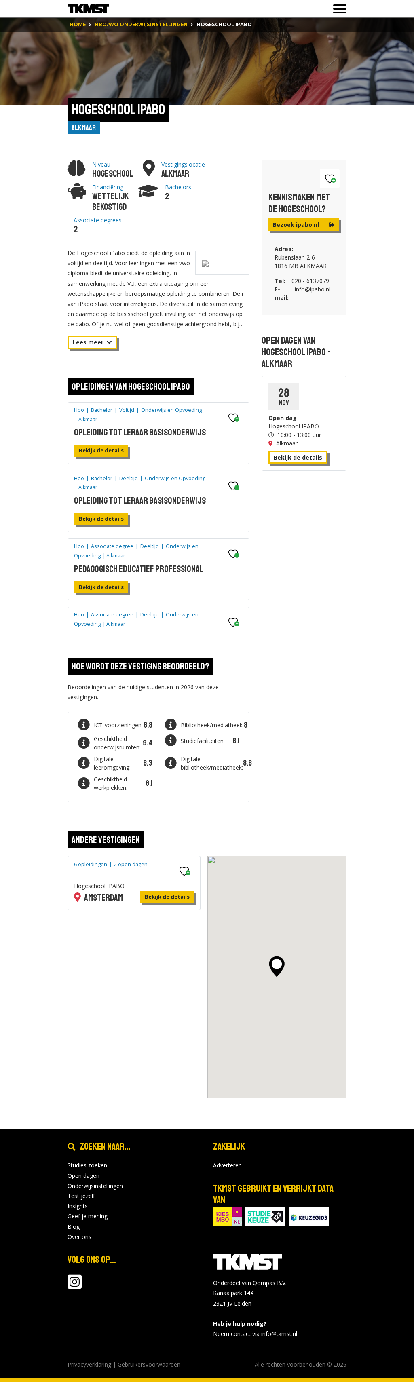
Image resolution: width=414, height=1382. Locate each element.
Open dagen (83, 1175)
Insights (78, 1206)
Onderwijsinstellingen (95, 1186)
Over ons (79, 1237)
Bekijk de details (101, 450)
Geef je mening (88, 1216)
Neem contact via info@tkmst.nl (255, 1334)
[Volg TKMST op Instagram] (75, 1285)
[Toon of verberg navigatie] (337, 8)
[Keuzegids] (309, 1216)
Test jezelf (81, 1196)
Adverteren (227, 1165)
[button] (277, 966)
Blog (74, 1226)
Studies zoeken (87, 1165)
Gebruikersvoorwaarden (149, 1364)
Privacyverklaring (89, 1364)
